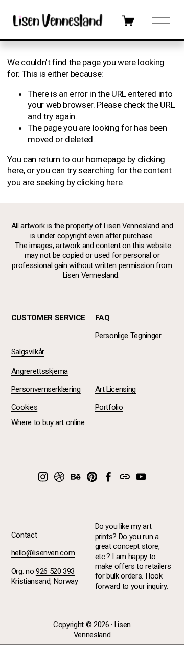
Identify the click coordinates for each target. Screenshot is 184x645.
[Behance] (76, 477)
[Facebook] (108, 477)
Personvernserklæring (46, 389)
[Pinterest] (92, 477)
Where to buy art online (48, 422)
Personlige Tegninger (128, 335)
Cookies (24, 407)
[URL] (125, 477)
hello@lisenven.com (43, 553)
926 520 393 (55, 571)
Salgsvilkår (27, 352)
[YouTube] (141, 477)
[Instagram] (43, 477)
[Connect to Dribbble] (59, 477)
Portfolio (109, 407)
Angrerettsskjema (39, 371)
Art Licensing (115, 389)
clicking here (100, 182)
